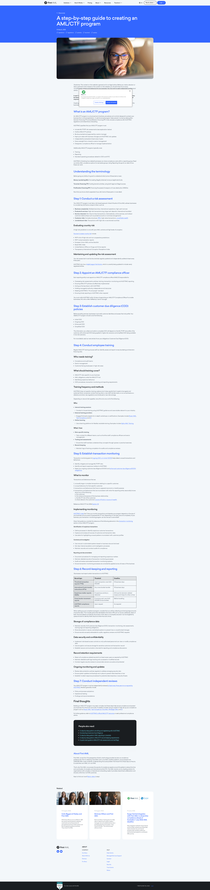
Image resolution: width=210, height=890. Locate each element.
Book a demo (150, 3)
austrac (95, 32)
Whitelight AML (113, 709)
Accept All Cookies (111, 102)
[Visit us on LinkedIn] (58, 851)
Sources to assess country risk (82, 234)
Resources (107, 3)
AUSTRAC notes (79, 513)
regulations (71, 32)
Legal (108, 861)
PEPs (99, 218)
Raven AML (132, 416)
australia (79, 32)
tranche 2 (87, 32)
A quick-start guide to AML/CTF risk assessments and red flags (99, 740)
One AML (105, 709)
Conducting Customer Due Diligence (91, 733)
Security (109, 864)
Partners (84, 858)
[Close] (130, 91)
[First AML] (50, 3)
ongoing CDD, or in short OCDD (102, 458)
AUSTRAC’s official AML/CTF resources (102, 713)
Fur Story (84, 861)
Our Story (84, 853)
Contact (109, 858)
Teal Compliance (81, 418)
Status (108, 870)
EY (90, 418)
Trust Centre (110, 867)
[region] (105, 98)
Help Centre (110, 853)
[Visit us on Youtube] (61, 851)
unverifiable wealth (122, 218)
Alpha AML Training (127, 423)
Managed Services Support (114, 855)
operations (61, 32)
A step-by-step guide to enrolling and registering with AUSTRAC (100, 731)
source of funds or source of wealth (106, 500)
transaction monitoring (126, 521)
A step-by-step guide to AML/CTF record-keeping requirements (99, 738)
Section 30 (95, 504)
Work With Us (86, 855)
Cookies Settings (99, 102)
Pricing (90, 3)
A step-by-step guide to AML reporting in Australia (95, 735)
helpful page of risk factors (94, 264)
